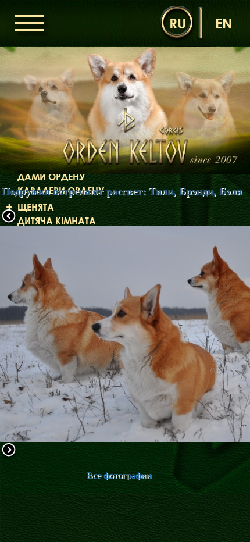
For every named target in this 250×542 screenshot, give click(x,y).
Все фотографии (119, 475)
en (224, 23)
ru (177, 23)
